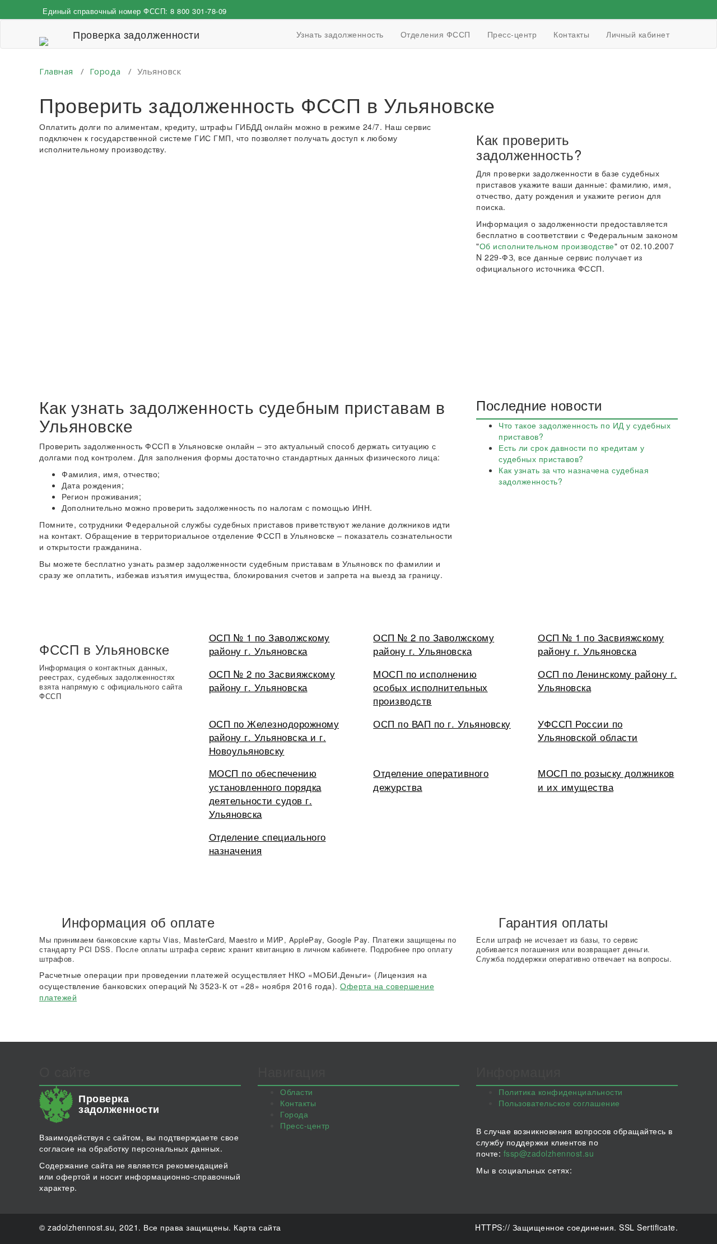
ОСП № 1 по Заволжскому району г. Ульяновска (269, 644)
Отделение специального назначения (267, 843)
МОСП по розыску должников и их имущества (606, 779)
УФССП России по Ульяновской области (588, 730)
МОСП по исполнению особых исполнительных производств (430, 687)
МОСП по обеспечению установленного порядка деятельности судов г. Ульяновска (265, 793)
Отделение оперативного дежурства (430, 779)
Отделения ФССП (436, 34)
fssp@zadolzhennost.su (549, 1153)
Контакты (571, 34)
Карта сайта (257, 1227)
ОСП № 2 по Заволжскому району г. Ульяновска (433, 644)
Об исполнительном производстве (546, 245)
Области (296, 1091)
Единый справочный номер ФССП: (135, 11)
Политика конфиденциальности (561, 1091)
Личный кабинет (637, 34)
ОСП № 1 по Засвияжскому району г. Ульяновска (601, 644)
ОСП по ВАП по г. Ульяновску (442, 723)
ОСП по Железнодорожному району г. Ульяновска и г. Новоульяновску (274, 737)
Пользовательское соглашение (559, 1102)
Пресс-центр (512, 34)
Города (105, 71)
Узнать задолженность (340, 34)
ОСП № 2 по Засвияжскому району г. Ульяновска (272, 680)
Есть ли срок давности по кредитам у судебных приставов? (572, 453)
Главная (56, 71)
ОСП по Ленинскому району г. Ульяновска (607, 680)
